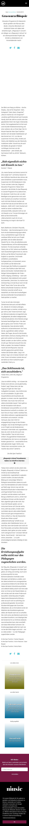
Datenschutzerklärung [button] (9, 817)
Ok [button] (14, 821)
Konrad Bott (12, 12)
